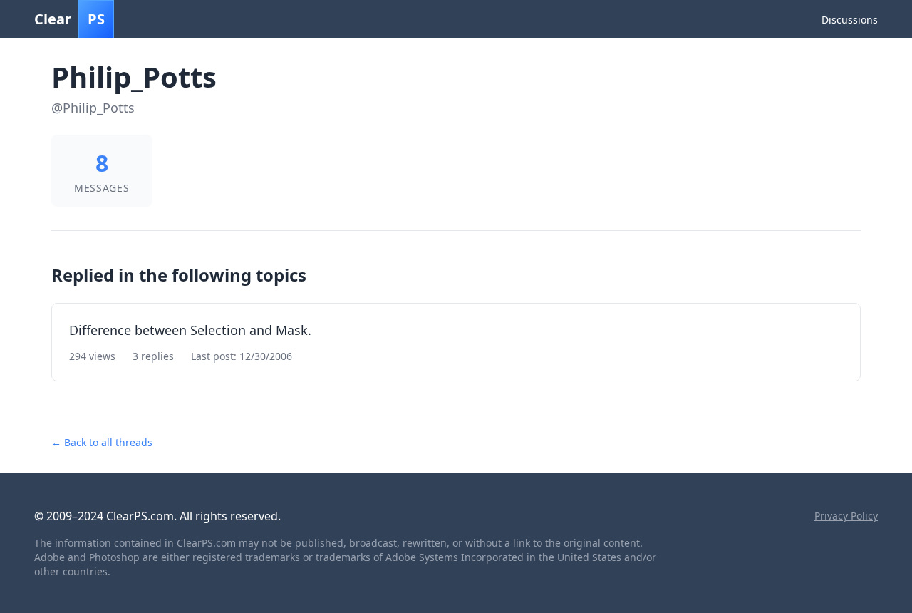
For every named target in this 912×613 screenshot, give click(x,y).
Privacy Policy (846, 515)
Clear (69, 19)
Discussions (850, 19)
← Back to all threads (101, 442)
